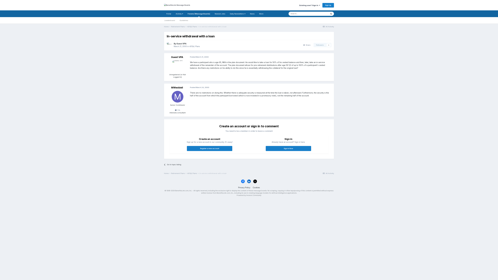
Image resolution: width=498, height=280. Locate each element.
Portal (168, 14)
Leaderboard (169, 20)
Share (307, 45)
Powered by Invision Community (249, 195)
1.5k (178, 110)
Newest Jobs (220, 14)
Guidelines (184, 20)
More (261, 14)
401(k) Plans (194, 46)
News (252, 14)
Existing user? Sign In (309, 5)
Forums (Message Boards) (199, 14)
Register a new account (209, 148)
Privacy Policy (244, 187)
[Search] (331, 14)
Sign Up (328, 5)
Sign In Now (288, 148)
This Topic (321, 14)
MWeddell (177, 87)
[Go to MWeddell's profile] (177, 97)
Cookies (256, 187)
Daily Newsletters (237, 14)
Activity (179, 14)
